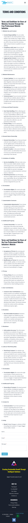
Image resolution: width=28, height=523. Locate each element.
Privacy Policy (14, 503)
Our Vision (14, 491)
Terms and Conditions (14, 505)
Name (3, 431)
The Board (14, 487)
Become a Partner (14, 493)
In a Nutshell (14, 489)
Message (4, 444)
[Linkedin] (14, 520)
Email (3, 438)
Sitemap (14, 507)
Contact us (14, 495)
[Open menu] (25, 2)
